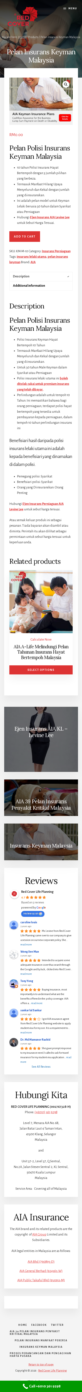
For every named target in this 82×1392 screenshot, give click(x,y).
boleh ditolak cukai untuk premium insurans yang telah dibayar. (43, 384)
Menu (72, 8)
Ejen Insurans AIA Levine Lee (50, 217)
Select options (41, 669)
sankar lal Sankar (31, 1010)
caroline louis (28, 922)
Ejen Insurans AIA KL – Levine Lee (41, 732)
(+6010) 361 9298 (46, 1112)
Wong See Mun (29, 951)
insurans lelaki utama (31, 256)
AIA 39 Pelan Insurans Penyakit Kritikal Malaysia (41, 804)
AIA (33, 262)
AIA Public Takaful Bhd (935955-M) (41, 1280)
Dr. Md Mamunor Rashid (35, 1039)
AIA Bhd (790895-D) (41, 1262)
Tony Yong (26, 980)
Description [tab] (21, 276)
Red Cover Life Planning (37, 892)
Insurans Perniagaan (56, 251)
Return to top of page (41, 1364)
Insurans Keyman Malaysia (41, 845)
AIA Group (39, 1234)
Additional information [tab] (29, 285)
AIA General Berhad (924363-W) (41, 1271)
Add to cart (24, 236)
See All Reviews (41, 1066)
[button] (65, 84)
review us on (30, 913)
